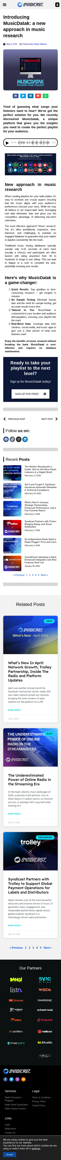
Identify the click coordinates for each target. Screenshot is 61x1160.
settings (36, 1148)
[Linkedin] (25, 439)
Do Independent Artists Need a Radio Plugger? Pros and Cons (40, 540)
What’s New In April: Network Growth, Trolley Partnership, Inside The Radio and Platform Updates (29, 671)
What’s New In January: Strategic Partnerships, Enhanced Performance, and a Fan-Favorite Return (40, 506)
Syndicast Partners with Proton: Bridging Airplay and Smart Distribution (41, 524)
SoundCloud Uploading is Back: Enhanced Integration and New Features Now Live (41, 560)
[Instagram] (18, 439)
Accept (9, 1154)
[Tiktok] (12, 439)
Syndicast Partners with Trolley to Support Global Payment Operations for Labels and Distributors (30, 885)
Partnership (28, 44)
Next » (44, 575)
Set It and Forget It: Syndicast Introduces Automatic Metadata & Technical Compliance (41, 487)
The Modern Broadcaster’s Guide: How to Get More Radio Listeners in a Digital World (40, 469)
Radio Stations (40, 44)
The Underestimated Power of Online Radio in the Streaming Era (29, 779)
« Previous (19, 575)
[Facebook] (6, 439)
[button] (4, 5)
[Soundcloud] (23, 1079)
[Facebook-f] (5, 1079)
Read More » (15, 710)
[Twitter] (11, 1079)
